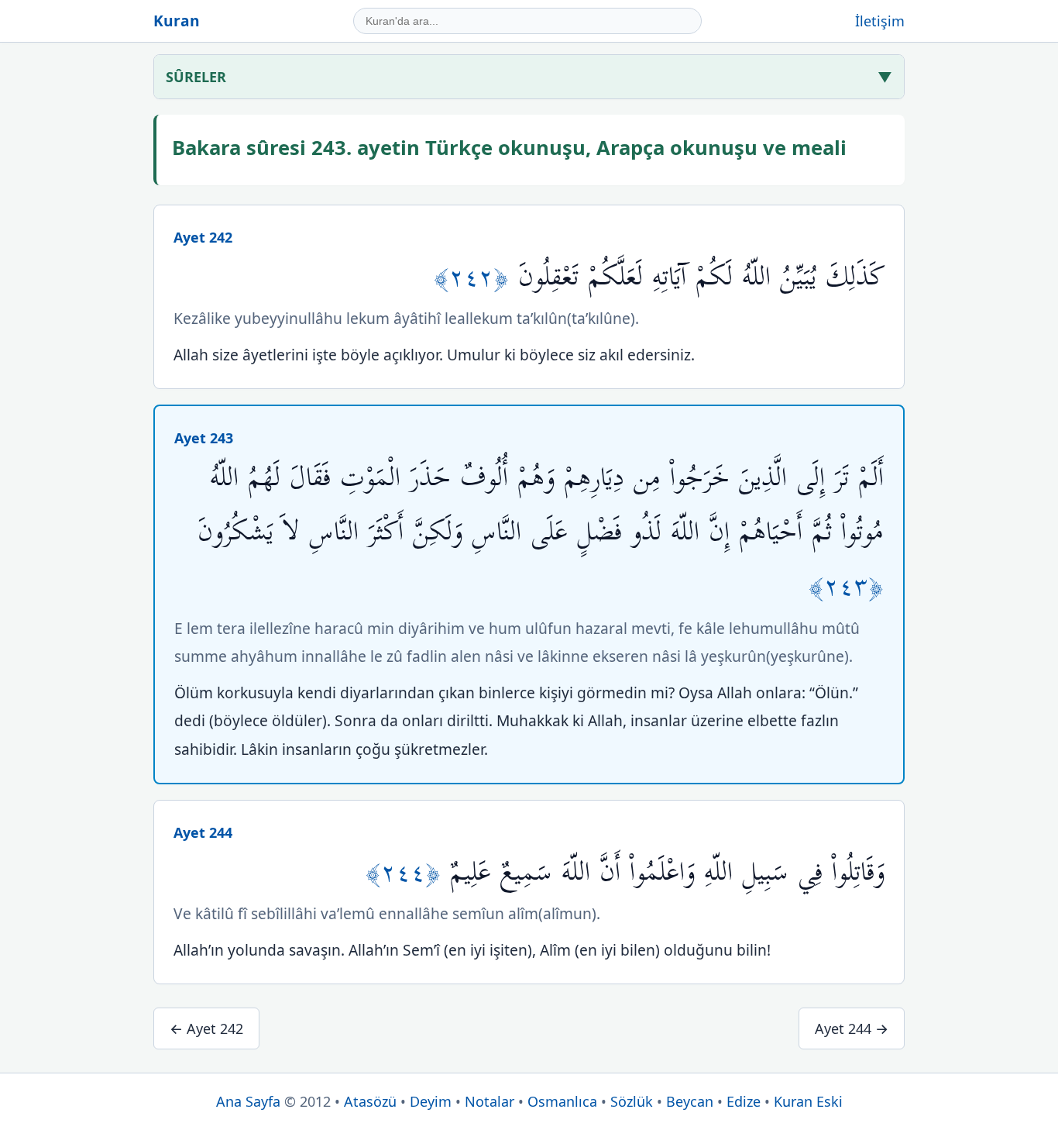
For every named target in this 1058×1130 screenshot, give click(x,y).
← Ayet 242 (206, 1028)
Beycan (689, 1101)
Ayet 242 (202, 237)
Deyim (431, 1101)
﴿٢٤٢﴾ (476, 277)
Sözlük (631, 1101)
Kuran (176, 20)
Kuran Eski (808, 1101)
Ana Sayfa (248, 1101)
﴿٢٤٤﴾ (408, 872)
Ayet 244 (202, 832)
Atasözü (370, 1101)
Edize (744, 1101)
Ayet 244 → (851, 1028)
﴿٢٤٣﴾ (846, 586)
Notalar (489, 1101)
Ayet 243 (203, 438)
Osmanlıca (562, 1101)
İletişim (880, 21)
